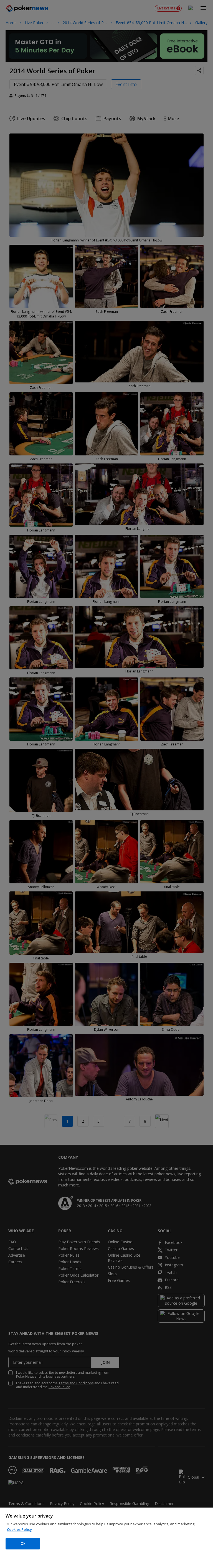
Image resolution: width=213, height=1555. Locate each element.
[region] (106, 1531)
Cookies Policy (19, 1529)
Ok (23, 1543)
